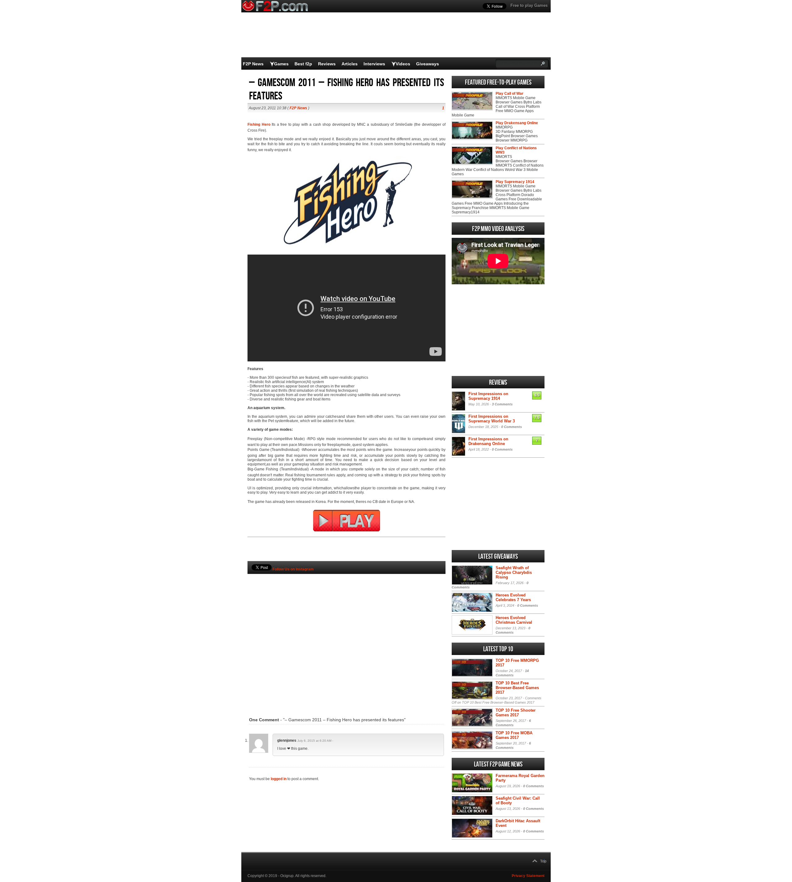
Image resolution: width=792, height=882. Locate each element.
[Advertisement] (347, 636)
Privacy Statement (528, 876)
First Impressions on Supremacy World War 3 (491, 418)
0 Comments (511, 427)
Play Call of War (509, 93)
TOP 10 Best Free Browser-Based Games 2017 (517, 688)
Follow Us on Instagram (293, 569)
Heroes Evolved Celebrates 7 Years (513, 597)
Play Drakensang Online (517, 123)
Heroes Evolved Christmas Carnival (514, 620)
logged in (278, 779)
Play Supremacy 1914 (515, 182)
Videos (403, 63)
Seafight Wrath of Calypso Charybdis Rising (514, 572)
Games (281, 63)
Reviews (327, 63)
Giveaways (427, 63)
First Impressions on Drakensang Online (488, 441)
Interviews (374, 63)
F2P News (253, 63)
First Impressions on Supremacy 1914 (488, 396)
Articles (350, 63)
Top (543, 861)
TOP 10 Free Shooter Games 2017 (516, 712)
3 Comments (502, 404)
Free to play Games (529, 5)
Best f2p (303, 63)
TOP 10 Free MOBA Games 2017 (514, 735)
